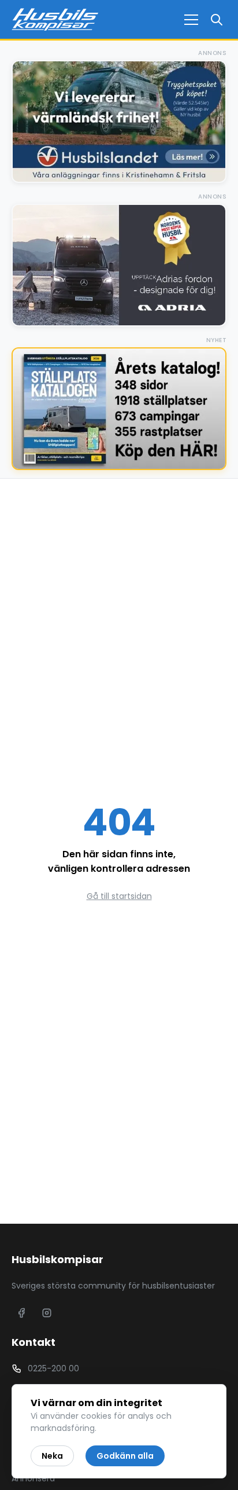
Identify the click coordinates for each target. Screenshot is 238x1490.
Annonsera (33, 1478)
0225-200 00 (53, 1368)
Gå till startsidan (119, 896)
